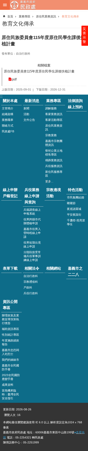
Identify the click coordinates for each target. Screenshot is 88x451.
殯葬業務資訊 (53, 160)
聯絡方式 (7, 125)
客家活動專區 (53, 119)
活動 (26, 114)
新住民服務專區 (53, 173)
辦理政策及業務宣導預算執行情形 (10, 319)
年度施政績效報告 (10, 342)
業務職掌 (7, 119)
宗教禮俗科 (31, 281)
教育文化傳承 (70, 16)
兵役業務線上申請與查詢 (32, 196)
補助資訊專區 (10, 329)
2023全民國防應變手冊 (11, 377)
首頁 (10, 16)
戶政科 (28, 287)
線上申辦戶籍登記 (10, 193)
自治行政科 (31, 276)
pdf (14, 79)
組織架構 (7, 114)
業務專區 (24, 16)
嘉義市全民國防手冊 (10, 367)
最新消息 (32, 101)
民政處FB (8, 131)
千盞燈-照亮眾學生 (76, 222)
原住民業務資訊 (46, 16)
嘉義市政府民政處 (49, 5)
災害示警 (84, 35)
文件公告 (29, 119)
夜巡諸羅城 (74, 209)
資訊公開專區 (10, 305)
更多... (49, 181)
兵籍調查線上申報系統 (32, 211)
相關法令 (32, 268)
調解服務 (51, 108)
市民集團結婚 (75, 197)
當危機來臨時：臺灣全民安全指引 (10, 394)
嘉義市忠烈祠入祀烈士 (10, 352)
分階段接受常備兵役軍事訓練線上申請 (32, 256)
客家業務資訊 (53, 114)
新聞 (26, 108)
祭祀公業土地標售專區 (53, 152)
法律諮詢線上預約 (75, 104)
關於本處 (10, 101)
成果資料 (7, 384)
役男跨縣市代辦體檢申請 (32, 221)
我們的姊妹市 (10, 359)
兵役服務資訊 (53, 166)
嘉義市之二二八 (75, 271)
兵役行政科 (31, 293)
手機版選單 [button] (5, 5)
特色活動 (75, 190)
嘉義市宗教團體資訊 (53, 143)
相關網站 (53, 268)
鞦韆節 (71, 203)
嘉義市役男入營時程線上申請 (32, 232)
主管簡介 (7, 108)
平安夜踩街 (74, 214)
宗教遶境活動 (53, 193)
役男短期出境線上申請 (32, 244)
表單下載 (10, 268)
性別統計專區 (10, 334)
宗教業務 (51, 135)
